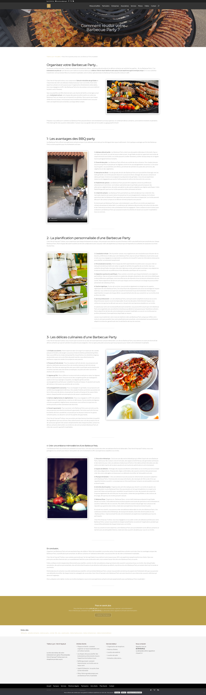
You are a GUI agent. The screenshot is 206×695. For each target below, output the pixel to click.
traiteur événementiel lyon (104, 633)
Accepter (117, 692)
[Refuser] (204, 693)
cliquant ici (139, 653)
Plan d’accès (103, 686)
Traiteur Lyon (50, 56)
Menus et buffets (94, 6)
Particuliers (105, 6)
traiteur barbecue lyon (76, 633)
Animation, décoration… (114, 658)
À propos (56, 686)
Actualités (58, 56)
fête (56, 633)
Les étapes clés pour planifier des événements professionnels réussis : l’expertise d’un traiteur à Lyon (88, 656)
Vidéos (147, 6)
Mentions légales (73, 686)
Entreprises (115, 6)
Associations (125, 6)
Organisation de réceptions (115, 646)
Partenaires (85, 686)
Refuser (124, 692)
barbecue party (44, 633)
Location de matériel (113, 652)
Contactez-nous (103, 615)
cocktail (52, 633)
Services (133, 6)
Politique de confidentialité (134, 692)
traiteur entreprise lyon (89, 633)
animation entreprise (33, 633)
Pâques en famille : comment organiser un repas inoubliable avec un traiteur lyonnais (88, 649)
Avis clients (94, 686)
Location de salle (112, 655)
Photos (140, 6)
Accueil (49, 686)
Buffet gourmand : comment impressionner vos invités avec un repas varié (87, 663)
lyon (59, 633)
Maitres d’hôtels (112, 649)
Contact (153, 6)
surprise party (65, 633)
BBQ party (24, 633)
